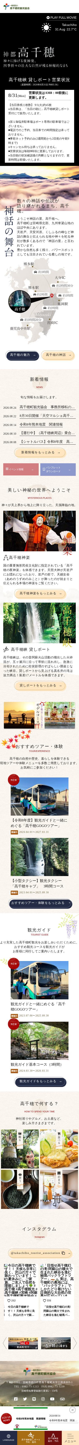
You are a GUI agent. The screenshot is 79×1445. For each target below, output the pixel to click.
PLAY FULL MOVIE (63, 17)
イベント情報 (16, 469)
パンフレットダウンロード (53, 469)
